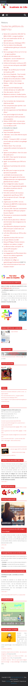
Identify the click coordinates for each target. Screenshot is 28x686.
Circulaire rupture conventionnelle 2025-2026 (11, 421)
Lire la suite (3, 545)
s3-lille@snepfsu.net (6, 288)
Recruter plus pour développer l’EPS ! (14, 43)
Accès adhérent (14, 332)
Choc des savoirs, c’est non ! (12, 92)
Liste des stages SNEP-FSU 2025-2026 (18, 449)
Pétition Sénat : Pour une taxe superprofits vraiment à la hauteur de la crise (15, 148)
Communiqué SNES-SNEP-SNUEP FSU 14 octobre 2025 (13, 595)
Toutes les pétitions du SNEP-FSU (12, 28)
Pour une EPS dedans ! (10, 206)
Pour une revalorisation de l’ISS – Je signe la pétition (12, 395)
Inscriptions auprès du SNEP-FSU (8, 455)
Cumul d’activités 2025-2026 (7, 438)
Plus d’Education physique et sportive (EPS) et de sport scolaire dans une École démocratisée (15, 229)
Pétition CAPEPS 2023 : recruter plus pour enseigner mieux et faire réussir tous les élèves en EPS (14, 123)
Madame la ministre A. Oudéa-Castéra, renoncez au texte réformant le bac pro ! (15, 97)
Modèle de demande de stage (18, 452)
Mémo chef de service (15, 440)
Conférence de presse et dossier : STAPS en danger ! (12, 357)
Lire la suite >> (4, 481)
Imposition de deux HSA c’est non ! (14, 237)
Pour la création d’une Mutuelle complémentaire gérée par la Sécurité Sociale (15, 47)
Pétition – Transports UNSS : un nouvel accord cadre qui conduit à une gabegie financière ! (15, 141)
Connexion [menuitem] (3, 1)
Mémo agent (7, 440)
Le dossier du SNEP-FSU (6, 649)
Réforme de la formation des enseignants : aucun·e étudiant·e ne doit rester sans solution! (14, 58)
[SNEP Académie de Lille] (14, 5)
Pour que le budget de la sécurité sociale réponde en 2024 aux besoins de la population (14, 117)
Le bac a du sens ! (9, 251)
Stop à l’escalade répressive (12, 132)
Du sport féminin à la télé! (11, 240)
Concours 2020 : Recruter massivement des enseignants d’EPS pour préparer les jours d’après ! (15, 211)
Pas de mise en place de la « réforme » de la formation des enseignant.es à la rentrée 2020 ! (15, 222)
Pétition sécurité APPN (10, 258)
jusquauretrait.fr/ (9, 130)
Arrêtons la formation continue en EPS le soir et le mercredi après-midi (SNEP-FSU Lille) (15, 65)
